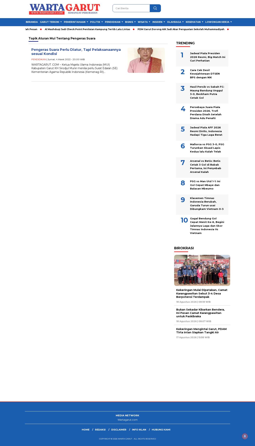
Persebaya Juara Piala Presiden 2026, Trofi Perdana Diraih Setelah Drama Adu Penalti (205, 113)
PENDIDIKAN (112, 22)
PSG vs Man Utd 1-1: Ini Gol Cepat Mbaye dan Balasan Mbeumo (205, 185)
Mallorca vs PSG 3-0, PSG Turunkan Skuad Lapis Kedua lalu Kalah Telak (207, 148)
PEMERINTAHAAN (74, 22)
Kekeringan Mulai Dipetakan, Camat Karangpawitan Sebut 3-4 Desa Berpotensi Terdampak (201, 293)
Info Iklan (139, 429)
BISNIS (129, 22)
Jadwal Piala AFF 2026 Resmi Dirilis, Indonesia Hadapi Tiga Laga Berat (206, 131)
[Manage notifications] (245, 436)
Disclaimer (118, 429)
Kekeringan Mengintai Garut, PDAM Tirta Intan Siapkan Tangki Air (201, 330)
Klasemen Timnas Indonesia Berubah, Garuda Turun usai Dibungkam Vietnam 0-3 (207, 204)
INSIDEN (157, 22)
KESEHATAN (193, 22)
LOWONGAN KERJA (217, 22)
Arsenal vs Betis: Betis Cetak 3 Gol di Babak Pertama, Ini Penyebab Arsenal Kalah (205, 166)
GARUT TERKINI (49, 22)
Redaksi (100, 429)
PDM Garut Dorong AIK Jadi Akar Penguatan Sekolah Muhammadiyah (175, 29)
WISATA (143, 22)
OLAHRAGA (174, 22)
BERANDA (32, 22)
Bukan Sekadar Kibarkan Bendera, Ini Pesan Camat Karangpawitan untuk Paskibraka (200, 313)
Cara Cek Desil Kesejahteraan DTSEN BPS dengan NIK (205, 74)
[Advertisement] (112, 371)
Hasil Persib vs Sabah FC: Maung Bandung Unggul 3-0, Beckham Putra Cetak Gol (207, 92)
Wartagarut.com (128, 419)
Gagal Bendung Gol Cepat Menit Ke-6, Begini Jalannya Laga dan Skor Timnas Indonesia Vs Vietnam (207, 225)
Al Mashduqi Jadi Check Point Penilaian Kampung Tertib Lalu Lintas (82, 29)
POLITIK (95, 22)
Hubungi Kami (161, 429)
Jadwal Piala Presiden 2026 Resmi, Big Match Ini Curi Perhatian (207, 57)
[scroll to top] (244, 440)
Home (85, 429)
